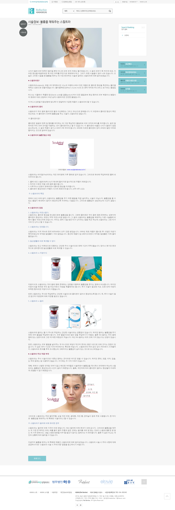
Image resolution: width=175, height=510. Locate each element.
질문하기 (23, 24)
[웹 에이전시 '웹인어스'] (80, 504)
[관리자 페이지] (77, 504)
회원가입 (125, 1)
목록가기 (37, 459)
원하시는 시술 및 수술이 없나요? (130, 81)
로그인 (117, 2)
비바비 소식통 (44, 492)
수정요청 (23, 32)
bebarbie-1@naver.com (117, 498)
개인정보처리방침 (66, 492)
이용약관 (55, 492)
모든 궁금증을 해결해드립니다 (129, 65)
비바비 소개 (143, 1)
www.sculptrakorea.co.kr (76, 170)
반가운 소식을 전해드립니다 (128, 90)
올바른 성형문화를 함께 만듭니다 (130, 73)
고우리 (126, 35)
